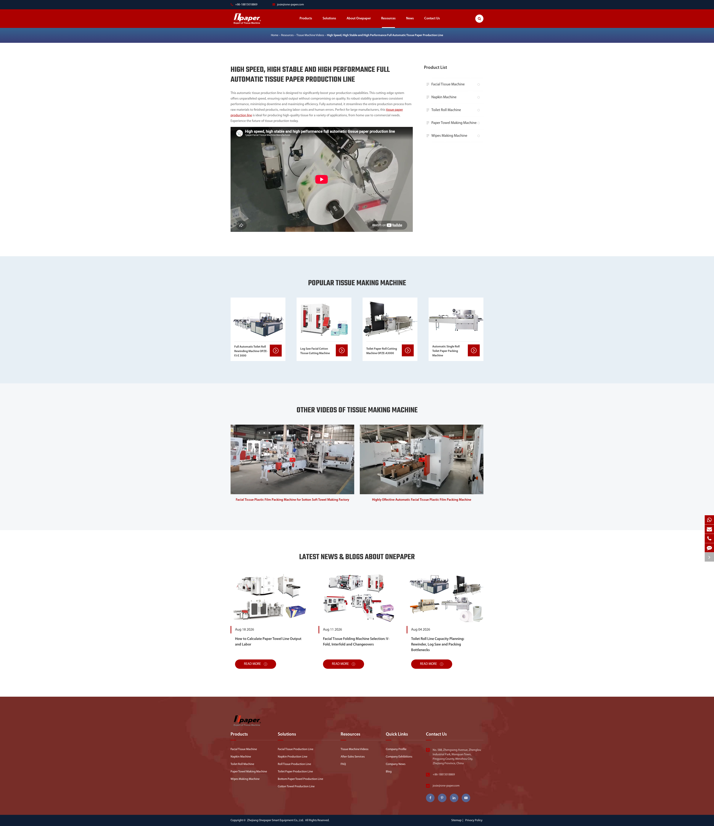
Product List (435, 67)
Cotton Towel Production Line (296, 786)
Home (274, 35)
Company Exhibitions (399, 756)
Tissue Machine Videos (310, 35)
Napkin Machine (443, 97)
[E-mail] (709, 529)
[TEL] (709, 538)
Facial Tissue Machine (448, 84)
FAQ (343, 764)
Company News (395, 764)
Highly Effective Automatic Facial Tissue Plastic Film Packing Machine (421, 500)
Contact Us (432, 18)
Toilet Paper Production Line (295, 771)
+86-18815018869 (444, 774)
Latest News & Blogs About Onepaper (357, 557)
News (410, 18)
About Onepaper (359, 18)
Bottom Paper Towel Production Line (300, 779)
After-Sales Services (353, 756)
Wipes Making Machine (449, 136)
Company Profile (396, 749)
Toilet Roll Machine (446, 110)
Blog (389, 771)
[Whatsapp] (709, 519)
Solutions (329, 18)
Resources (388, 18)
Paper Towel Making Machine (454, 123)
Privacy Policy (474, 820)
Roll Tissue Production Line (294, 764)
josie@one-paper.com (290, 4)
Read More (253, 664)
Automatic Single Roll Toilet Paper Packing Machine (446, 351)
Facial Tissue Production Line (295, 749)
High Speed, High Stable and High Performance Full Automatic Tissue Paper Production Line (385, 35)
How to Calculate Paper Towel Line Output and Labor (268, 641)
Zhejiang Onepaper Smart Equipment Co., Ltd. (275, 820)
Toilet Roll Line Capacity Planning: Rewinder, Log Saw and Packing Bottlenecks (437, 644)
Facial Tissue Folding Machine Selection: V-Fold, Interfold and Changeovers (356, 641)
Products (306, 18)
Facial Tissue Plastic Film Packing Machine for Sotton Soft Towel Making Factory (292, 500)
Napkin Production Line (292, 756)
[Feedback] (709, 547)
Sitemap (456, 820)
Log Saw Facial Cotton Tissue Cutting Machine (315, 351)
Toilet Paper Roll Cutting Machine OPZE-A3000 (381, 351)
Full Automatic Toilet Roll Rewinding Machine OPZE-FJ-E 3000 (251, 351)
